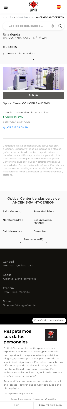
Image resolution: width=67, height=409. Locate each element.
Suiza (7, 301)
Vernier (32, 305)
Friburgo (20, 305)
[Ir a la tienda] (33, 102)
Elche (18, 279)
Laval (31, 265)
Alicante (8, 279)
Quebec (21, 265)
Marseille (24, 292)
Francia (8, 288)
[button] (6, 7)
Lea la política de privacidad (18, 394)
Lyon (6, 292)
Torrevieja (30, 279)
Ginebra (8, 305)
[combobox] (33, 26)
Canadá (8, 262)
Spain (7, 275)
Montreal (8, 265)
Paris (14, 292)
